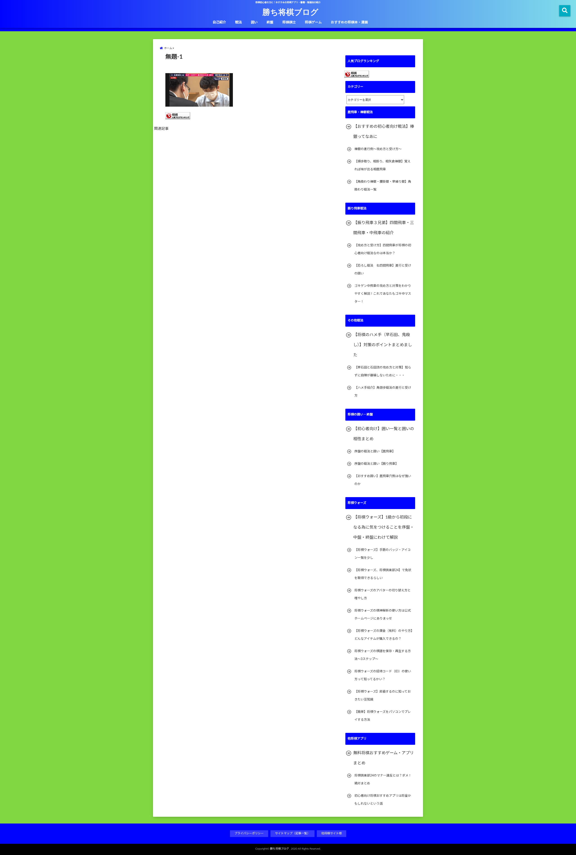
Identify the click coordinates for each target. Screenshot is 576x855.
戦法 (238, 22)
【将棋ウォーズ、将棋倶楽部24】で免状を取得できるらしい (382, 574)
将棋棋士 (289, 22)
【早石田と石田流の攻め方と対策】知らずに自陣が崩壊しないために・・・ (382, 371)
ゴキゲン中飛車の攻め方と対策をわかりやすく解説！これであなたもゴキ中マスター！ (382, 293)
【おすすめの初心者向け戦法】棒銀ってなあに (383, 132)
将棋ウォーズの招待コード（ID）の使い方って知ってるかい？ (382, 675)
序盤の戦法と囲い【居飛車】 (374, 451)
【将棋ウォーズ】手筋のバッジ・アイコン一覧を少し (382, 553)
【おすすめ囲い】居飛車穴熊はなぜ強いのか (382, 480)
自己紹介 (219, 22)
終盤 (270, 22)
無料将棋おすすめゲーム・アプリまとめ (383, 758)
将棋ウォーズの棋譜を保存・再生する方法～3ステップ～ (382, 655)
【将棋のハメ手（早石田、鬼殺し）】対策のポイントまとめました (382, 345)
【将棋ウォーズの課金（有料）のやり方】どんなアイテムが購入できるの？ (383, 634)
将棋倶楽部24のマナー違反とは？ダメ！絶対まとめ (383, 779)
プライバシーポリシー (249, 833)
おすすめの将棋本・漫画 (349, 22)
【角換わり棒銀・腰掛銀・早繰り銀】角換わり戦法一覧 (382, 185)
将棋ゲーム (313, 22)
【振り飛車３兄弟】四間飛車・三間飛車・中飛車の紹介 (383, 228)
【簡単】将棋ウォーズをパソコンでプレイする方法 (382, 715)
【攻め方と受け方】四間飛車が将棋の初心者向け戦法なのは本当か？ (382, 249)
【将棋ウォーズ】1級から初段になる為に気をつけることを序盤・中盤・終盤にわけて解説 (383, 527)
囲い (254, 22)
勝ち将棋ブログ (290, 12)
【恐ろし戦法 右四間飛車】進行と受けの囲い (382, 269)
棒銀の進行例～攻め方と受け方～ (378, 149)
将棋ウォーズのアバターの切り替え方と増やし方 (382, 594)
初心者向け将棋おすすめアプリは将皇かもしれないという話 (382, 799)
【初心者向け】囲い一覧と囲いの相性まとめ (383, 434)
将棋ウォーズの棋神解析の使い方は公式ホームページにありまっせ (382, 614)
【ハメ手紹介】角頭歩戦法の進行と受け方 (382, 391)
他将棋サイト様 (331, 833)
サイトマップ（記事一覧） (292, 833)
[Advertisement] (249, 185)
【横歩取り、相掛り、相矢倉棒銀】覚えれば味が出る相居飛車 (382, 165)
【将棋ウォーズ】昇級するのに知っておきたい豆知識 (382, 695)
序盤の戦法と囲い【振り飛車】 (376, 463)
